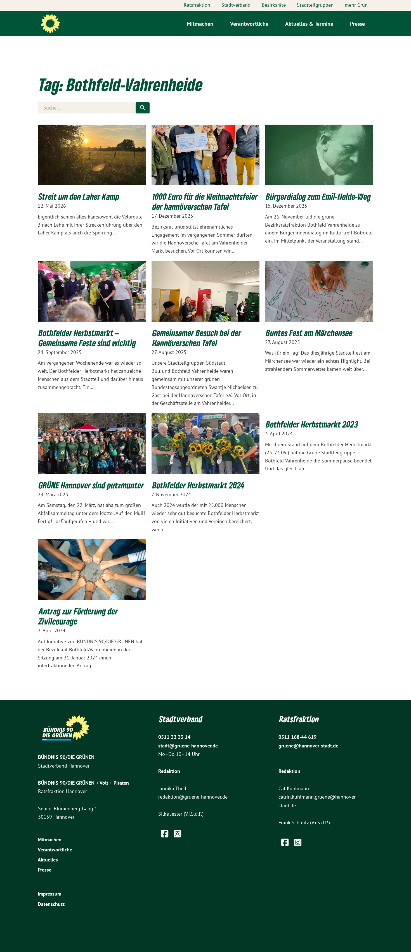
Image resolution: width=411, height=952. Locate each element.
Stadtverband (236, 5)
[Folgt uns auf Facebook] (164, 835)
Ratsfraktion (197, 5)
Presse (357, 23)
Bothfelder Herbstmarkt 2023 (312, 424)
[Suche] (143, 107)
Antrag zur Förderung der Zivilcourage (78, 616)
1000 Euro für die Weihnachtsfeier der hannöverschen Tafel (205, 201)
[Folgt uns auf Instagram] (177, 834)
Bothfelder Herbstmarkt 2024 (198, 485)
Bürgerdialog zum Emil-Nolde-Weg (318, 196)
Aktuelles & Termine (309, 23)
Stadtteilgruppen (315, 5)
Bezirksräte (274, 5)
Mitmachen (200, 23)
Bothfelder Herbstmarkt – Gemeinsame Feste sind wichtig (87, 337)
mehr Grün (356, 5)
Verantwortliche (249, 23)
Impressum (49, 894)
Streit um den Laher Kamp (79, 196)
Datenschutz (51, 904)
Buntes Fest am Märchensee (309, 332)
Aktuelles (48, 859)
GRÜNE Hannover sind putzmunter (91, 485)
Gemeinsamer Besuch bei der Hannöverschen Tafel (196, 337)
